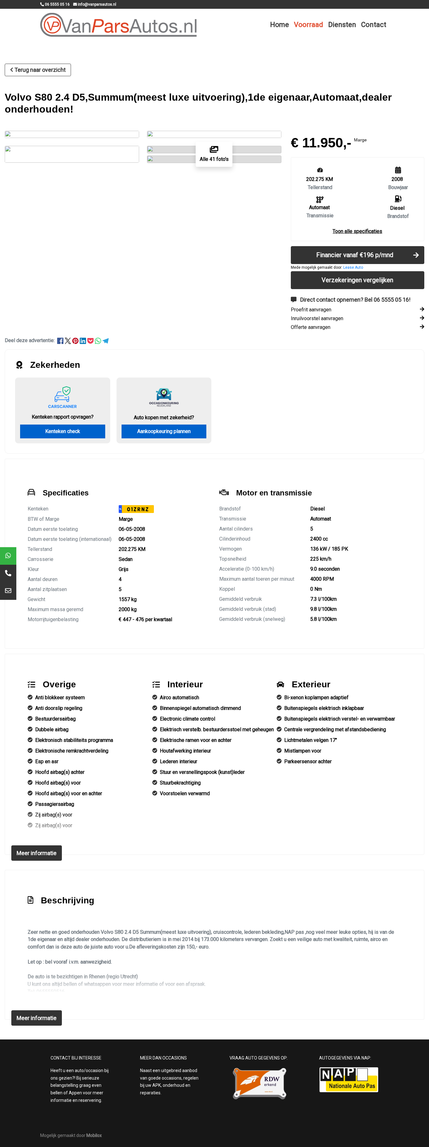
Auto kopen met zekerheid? (164, 417)
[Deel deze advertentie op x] (68, 340)
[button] (357, 231)
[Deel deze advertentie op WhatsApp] (98, 340)
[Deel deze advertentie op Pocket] (91, 340)
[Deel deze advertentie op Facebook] (61, 340)
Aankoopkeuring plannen (164, 431)
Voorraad (308, 25)
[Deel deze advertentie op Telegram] (105, 340)
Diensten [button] (342, 25)
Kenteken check (62, 431)
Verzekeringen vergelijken (357, 280)
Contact (373, 25)
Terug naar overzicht (40, 69)
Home (279, 25)
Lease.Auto (353, 267)
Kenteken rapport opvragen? (63, 417)
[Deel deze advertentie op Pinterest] (76, 340)
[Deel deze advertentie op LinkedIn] (83, 340)
